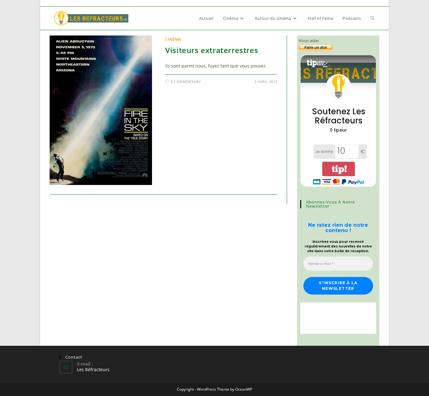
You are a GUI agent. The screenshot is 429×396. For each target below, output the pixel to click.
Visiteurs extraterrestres (211, 50)
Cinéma (173, 39)
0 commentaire (186, 81)
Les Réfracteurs (93, 369)
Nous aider (309, 40)
